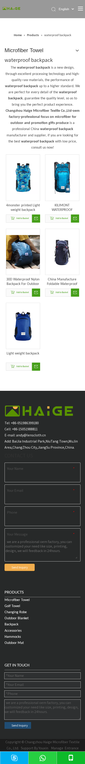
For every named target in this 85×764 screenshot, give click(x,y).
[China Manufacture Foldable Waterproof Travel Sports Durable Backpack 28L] (62, 252)
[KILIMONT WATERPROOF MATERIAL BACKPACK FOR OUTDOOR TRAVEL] (62, 177)
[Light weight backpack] (23, 326)
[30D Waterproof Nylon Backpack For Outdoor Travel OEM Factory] (23, 252)
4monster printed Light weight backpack (23, 208)
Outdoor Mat (14, 643)
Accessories (13, 631)
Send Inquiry (20, 567)
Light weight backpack (23, 353)
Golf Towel (12, 606)
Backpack (11, 624)
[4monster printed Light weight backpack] (23, 177)
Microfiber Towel (17, 600)
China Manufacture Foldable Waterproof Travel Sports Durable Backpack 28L (62, 282)
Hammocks (13, 637)
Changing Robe (16, 612)
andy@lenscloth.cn (31, 435)
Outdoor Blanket (17, 618)
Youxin (43, 748)
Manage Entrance (64, 748)
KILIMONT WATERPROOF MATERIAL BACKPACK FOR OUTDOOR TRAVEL (62, 208)
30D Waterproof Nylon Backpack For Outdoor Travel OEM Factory (22, 282)
